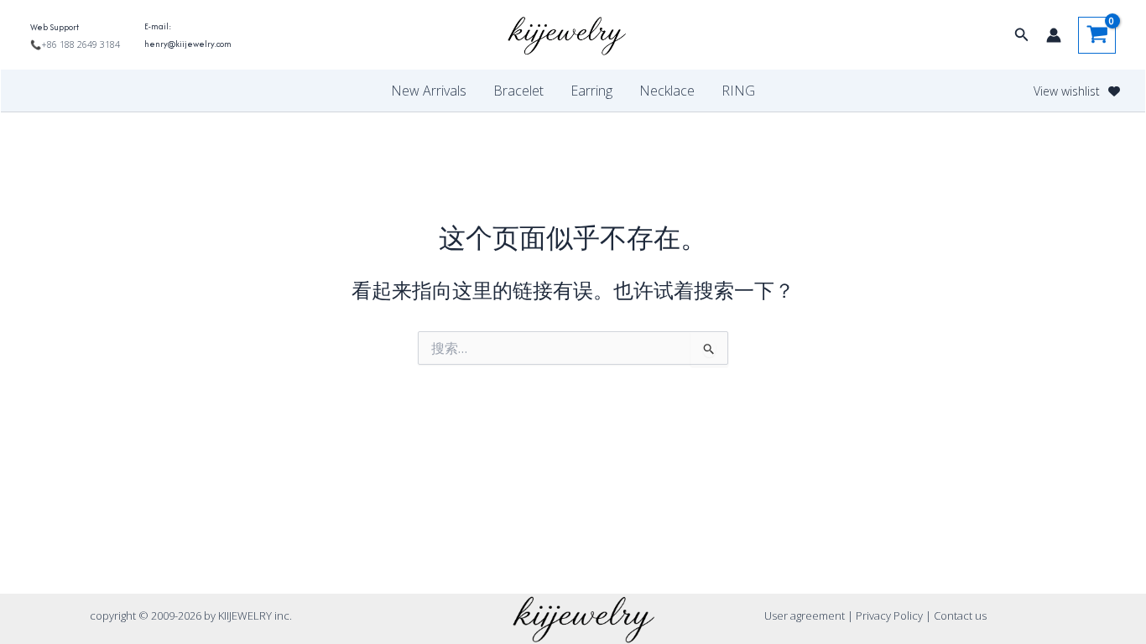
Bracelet (518, 90)
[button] (1021, 35)
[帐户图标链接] (1053, 35)
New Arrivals (428, 90)
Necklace (667, 90)
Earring (591, 90)
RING (738, 90)
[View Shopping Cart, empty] (1097, 35)
